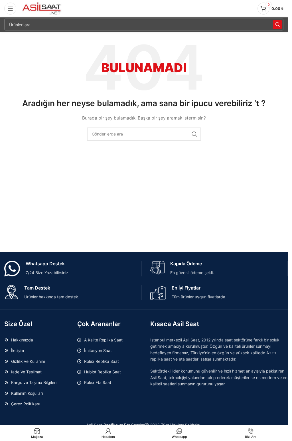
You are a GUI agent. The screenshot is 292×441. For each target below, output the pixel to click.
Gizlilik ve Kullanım (28, 361)
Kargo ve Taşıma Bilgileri (33, 382)
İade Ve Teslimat (26, 371)
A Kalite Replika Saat (103, 339)
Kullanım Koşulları (27, 393)
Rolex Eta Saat (97, 382)
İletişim (17, 350)
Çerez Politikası (25, 403)
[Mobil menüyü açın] (10, 8)
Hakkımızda (22, 339)
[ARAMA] (277, 24)
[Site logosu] (42, 8)
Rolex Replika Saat (101, 361)
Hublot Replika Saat (102, 371)
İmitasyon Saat (98, 350)
